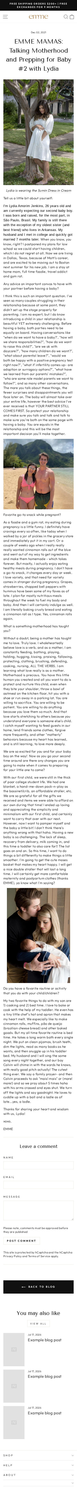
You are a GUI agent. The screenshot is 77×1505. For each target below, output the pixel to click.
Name (8, 1157)
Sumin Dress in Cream (54, 190)
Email (9, 1177)
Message (12, 1196)
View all (38, 1323)
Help (8, 1465)
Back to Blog (41, 1286)
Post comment (21, 1240)
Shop (8, 1455)
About (9, 1474)
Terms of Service (39, 1256)
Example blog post (44, 1339)
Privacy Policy (12, 1256)
